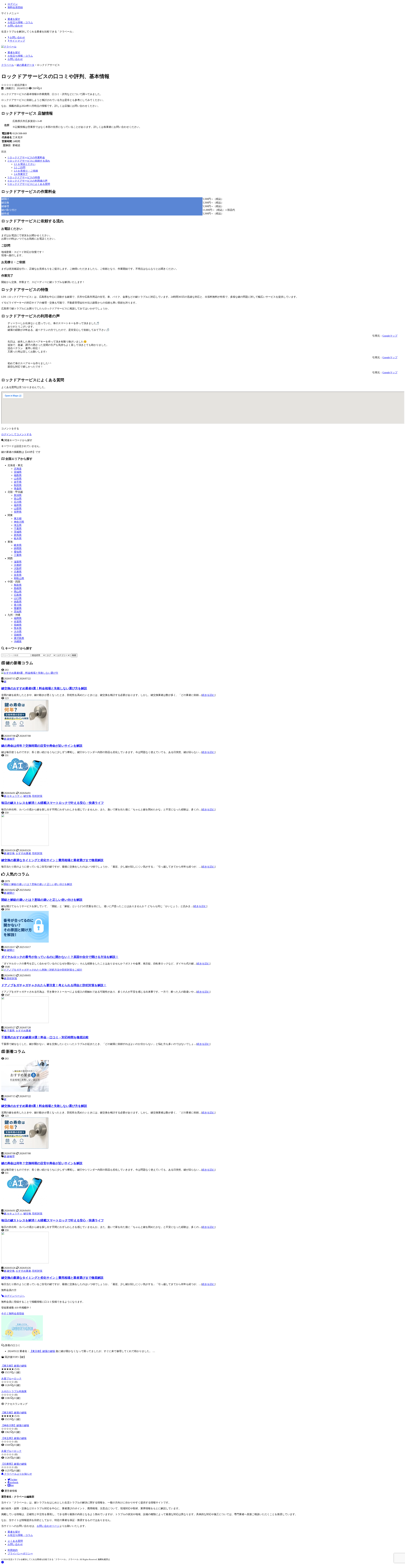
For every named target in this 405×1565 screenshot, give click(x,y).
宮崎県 (18, 635)
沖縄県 (18, 641)
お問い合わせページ (48, 1526)
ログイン (13, 4)
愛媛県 (18, 608)
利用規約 (13, 1550)
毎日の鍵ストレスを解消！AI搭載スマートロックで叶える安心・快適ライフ (52, 803)
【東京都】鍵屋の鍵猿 (42, 1351)
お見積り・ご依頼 (26, 170)
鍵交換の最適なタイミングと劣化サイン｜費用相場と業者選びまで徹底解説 (52, 860)
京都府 (18, 565)
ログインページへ (14, 1296)
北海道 (18, 468)
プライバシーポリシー (20, 1553)
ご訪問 (19, 167)
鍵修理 (11, 739)
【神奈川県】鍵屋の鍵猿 (15, 1425)
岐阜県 (18, 545)
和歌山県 (19, 578)
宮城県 (18, 472)
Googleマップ (389, 335)
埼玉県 (18, 525)
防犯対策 (37, 796)
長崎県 (18, 625)
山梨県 (18, 508)
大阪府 (18, 568)
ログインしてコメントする (16, 434)
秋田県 (18, 485)
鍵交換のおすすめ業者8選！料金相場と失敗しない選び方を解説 (44, 688)
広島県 (18, 595)
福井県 (18, 505)
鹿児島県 (19, 638)
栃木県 (18, 538)
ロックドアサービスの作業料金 (26, 157)
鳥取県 (18, 585)
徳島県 (18, 601)
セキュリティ (14, 796)
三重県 (18, 555)
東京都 (18, 518)
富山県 (18, 498)
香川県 (18, 605)
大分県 (18, 631)
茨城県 (18, 531)
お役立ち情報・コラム (20, 22)
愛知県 (18, 551)
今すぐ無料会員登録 (12, 1313)
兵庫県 (18, 571)
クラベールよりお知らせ (17, 1474)
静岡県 (18, 548)
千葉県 (18, 528)
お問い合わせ (15, 25)
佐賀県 (18, 621)
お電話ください (24, 164)
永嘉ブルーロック (11, 1378)
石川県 (18, 502)
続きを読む (208, 695)
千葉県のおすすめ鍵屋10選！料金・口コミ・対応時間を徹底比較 (45, 1037)
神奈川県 (19, 521)
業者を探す (14, 19)
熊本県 (18, 628)
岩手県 (18, 482)
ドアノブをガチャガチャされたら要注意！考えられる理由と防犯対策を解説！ (53, 985)
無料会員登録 (15, 7)
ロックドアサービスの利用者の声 (27, 180)
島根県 (18, 588)
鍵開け (11, 893)
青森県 (18, 488)
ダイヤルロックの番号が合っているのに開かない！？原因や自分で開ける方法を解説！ (59, 957)
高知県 (18, 611)
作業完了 (21, 174)
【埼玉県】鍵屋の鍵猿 (14, 1438)
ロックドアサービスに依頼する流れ (29, 160)
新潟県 (18, 495)
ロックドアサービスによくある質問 (29, 184)
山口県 (18, 598)
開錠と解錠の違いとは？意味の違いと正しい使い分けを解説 (41, 899)
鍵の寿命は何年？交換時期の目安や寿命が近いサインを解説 (41, 745)
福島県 (18, 475)
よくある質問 (15, 1541)
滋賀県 (18, 561)
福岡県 (18, 618)
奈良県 (18, 575)
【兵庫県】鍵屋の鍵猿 (14, 1464)
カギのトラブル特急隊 (14, 1391)
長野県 (18, 511)
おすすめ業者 (23, 853)
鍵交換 (27, 796)
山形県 (18, 478)
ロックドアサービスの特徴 (24, 177)
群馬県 (18, 535)
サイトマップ (17, 40)
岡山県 (18, 591)
